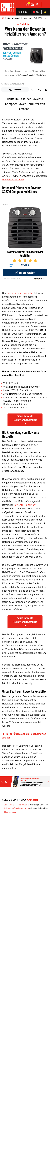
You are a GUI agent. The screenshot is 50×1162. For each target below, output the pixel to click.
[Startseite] (2, 18)
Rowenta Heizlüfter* (25, 504)
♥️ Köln (36, 12)
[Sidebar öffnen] (45, 4)
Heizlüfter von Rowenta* (20, 292)
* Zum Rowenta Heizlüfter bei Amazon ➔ (25, 419)
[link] (8, 8)
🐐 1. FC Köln (23, 12)
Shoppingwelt (14, 18)
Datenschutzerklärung (13, 179)
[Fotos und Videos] (32, 4)
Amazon (27, 18)
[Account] (37, 4)
